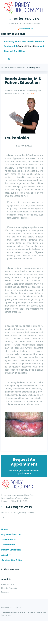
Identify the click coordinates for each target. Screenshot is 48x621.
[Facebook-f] (3, 519)
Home (4, 67)
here (32, 93)
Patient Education (18, 67)
